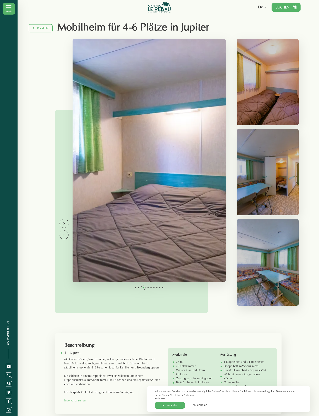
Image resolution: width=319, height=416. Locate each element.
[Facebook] (9, 401)
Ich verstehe (169, 405)
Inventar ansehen (75, 400)
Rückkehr (43, 28)
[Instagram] (9, 409)
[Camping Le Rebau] (194, 7)
